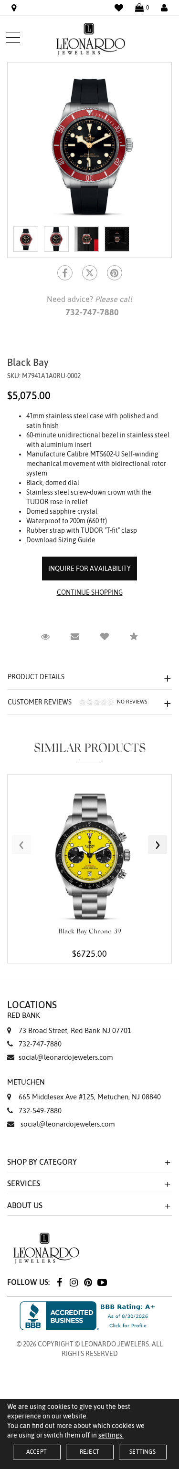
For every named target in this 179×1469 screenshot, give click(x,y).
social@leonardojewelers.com (66, 1057)
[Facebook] (65, 272)
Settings (142, 1451)
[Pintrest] (114, 272)
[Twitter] (89, 272)
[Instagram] (73, 1281)
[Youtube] (102, 1281)
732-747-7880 (40, 1044)
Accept (36, 1451)
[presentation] (21, 844)
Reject (89, 1451)
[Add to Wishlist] (104, 637)
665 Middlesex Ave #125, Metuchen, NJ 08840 (84, 1089)
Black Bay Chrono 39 (89, 932)
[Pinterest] (88, 1281)
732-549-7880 (40, 1111)
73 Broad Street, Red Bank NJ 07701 (69, 1022)
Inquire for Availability (89, 568)
